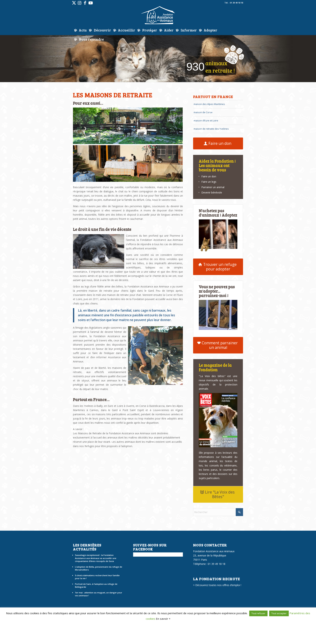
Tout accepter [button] (279, 613)
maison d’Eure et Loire (206, 120)
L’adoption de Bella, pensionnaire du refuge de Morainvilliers (98, 568)
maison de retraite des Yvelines (211, 128)
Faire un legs (208, 181)
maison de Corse (203, 112)
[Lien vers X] (74, 2)
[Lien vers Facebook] (85, 2)
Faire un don (208, 176)
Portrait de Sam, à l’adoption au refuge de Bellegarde (96, 585)
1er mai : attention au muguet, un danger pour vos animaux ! (98, 594)
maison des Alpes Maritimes (209, 104)
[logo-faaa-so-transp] (158, 15)
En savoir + (163, 618)
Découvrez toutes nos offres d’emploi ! (218, 585)
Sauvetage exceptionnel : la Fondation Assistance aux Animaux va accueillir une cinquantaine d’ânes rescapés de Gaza (95, 558)
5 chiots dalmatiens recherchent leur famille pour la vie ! (97, 577)
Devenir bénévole (211, 192)
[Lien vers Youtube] (90, 2)
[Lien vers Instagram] (79, 2)
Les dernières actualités (87, 547)
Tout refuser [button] (258, 613)
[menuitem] (80, 30)
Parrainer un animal (212, 187)
